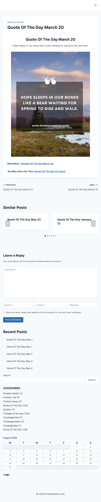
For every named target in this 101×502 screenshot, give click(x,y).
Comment (10, 269)
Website (74, 305)
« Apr (6, 474)
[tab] (45, 235)
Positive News (10, 401)
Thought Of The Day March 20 (37, 163)
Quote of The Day (15, 22)
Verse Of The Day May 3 (19, 361)
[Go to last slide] (7, 223)
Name (8, 305)
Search (7, 375)
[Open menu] (95, 5)
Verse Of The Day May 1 (19, 346)
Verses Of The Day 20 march (49, 171)
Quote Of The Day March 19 (83, 187)
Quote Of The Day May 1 (19, 339)
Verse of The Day (12, 429)
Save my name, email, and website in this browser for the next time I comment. (43, 312)
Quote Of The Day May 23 (24, 219)
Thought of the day (13, 413)
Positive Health (11, 393)
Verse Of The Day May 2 (19, 354)
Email (40, 305)
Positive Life (9, 397)
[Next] (93, 223)
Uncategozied (10, 425)
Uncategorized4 (11, 421)
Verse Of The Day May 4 (19, 368)
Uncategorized (11, 417)
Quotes (7, 409)
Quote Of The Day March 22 (18, 187)
